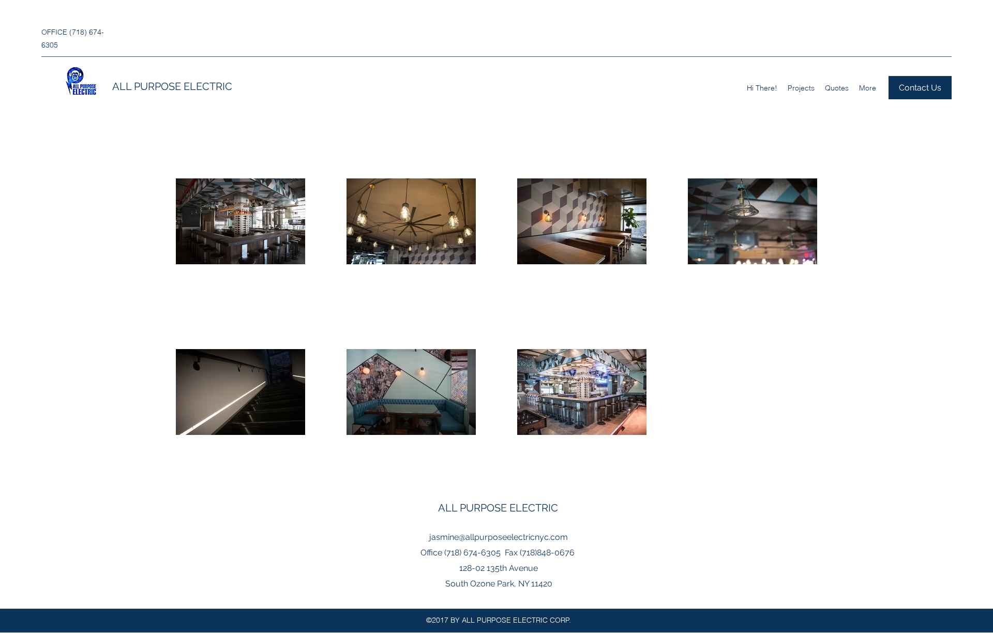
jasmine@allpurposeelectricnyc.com (498, 537)
